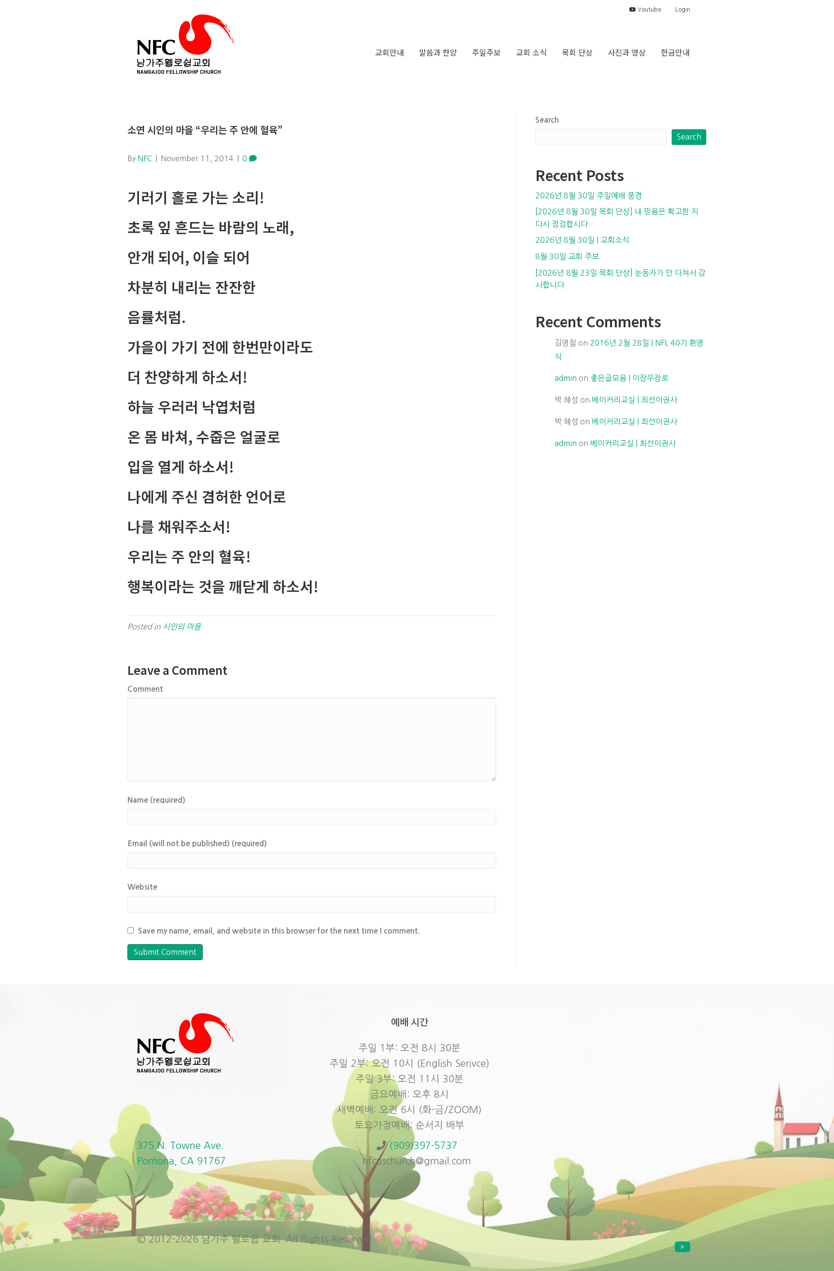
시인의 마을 (182, 626)
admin (566, 378)
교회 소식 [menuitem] (531, 52)
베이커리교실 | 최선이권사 (634, 400)
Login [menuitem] (682, 10)
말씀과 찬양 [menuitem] (438, 52)
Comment (145, 689)
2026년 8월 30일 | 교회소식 (582, 240)
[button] (682, 1246)
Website (142, 887)
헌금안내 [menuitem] (675, 52)
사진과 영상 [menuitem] (627, 52)
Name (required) (156, 800)
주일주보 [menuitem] (486, 52)
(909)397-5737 (423, 1145)
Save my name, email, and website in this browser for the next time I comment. (279, 931)
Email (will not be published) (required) (197, 843)
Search (547, 120)
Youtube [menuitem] (648, 10)
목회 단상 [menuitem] (577, 52)
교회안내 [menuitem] (389, 52)
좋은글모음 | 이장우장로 (629, 378)
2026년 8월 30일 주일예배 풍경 (588, 195)
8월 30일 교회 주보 (567, 256)
